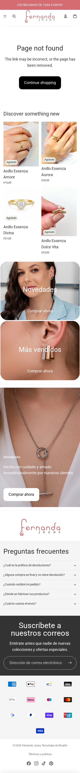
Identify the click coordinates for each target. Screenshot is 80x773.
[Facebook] (28, 763)
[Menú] (5, 16)
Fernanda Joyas (31, 745)
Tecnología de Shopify (54, 745)
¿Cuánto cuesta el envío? (19, 603)
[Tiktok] (43, 763)
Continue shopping (40, 82)
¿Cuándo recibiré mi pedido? (22, 584)
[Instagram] (36, 763)
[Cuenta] (65, 16)
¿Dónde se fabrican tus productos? (26, 594)
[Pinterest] (51, 763)
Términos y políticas (40, 754)
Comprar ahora (40, 311)
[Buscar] (14, 16)
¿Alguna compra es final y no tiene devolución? (34, 574)
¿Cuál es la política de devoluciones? (27, 565)
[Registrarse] (70, 663)
